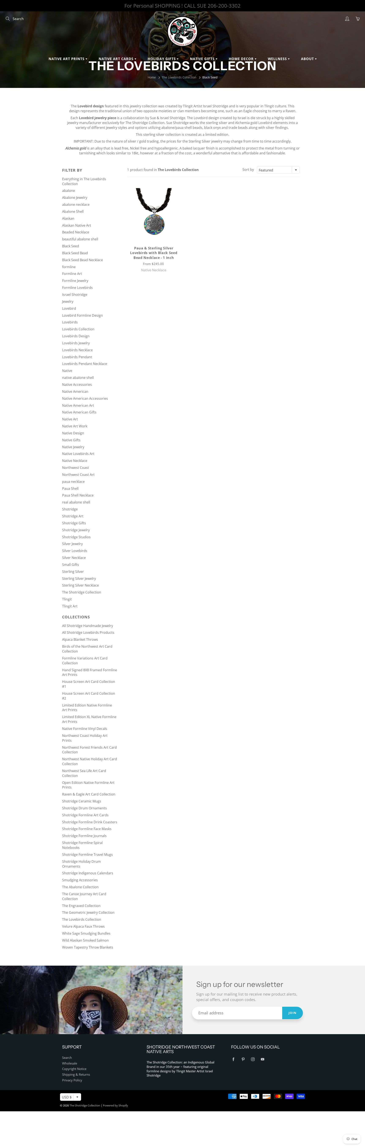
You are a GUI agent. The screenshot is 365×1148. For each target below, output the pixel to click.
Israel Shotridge (74, 294)
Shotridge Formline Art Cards (85, 815)
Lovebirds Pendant (77, 357)
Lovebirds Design (76, 336)
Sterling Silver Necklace (80, 585)
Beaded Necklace (75, 232)
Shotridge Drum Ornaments (84, 808)
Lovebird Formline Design (82, 315)
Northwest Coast (75, 467)
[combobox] (278, 170)
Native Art (70, 419)
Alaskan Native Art (76, 225)
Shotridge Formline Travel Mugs (87, 854)
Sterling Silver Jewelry (79, 578)
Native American (75, 391)
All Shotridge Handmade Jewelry (87, 625)
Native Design (73, 433)
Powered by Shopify (115, 1105)
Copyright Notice (74, 1069)
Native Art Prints (67, 59)
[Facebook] (233, 1059)
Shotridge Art (72, 516)
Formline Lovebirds (77, 287)
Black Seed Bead (75, 253)
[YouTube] (262, 1059)
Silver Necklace (74, 557)
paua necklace (73, 481)
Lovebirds (70, 322)
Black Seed (70, 246)
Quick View (153, 212)
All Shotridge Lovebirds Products (88, 632)
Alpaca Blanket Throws (80, 639)
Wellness (278, 59)
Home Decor (242, 59)
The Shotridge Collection (81, 592)
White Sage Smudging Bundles (86, 933)
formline (69, 267)
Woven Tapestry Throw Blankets (87, 947)
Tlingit (67, 599)
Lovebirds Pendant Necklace (84, 363)
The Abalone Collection (80, 887)
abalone (68, 190)
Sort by (248, 169)
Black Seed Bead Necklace (82, 260)
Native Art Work (74, 426)
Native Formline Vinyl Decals (84, 728)
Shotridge (70, 509)
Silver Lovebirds (74, 550)
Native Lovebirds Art (78, 453)
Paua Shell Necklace (78, 495)
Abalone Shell (73, 211)
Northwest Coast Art (78, 474)
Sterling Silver (73, 571)
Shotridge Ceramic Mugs (81, 801)
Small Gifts (70, 564)
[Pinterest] (243, 1059)
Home (152, 77)
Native (67, 370)
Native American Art (78, 405)
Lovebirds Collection (78, 329)
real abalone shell (76, 502)
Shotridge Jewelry (76, 530)
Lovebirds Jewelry (76, 343)
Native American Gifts (79, 412)
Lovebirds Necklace (77, 350)
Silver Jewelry (72, 543)
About (308, 59)
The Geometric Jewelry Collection (88, 912)
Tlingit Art (70, 606)
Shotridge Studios (76, 537)
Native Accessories (77, 384)
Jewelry (67, 301)
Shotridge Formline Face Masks (87, 828)
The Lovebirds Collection (179, 77)
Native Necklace (74, 460)
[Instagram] (252, 1059)
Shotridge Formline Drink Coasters (89, 822)
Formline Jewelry (75, 280)
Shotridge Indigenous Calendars (87, 873)
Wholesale (69, 1063)
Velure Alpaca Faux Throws (83, 926)
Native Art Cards (117, 59)
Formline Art (72, 273)
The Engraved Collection (81, 905)
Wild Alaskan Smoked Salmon (85, 940)
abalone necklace (76, 204)
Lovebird (69, 308)
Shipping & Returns (76, 1075)
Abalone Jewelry (74, 197)
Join (293, 1013)
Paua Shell (70, 488)
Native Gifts (203, 59)
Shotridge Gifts (74, 523)
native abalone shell (78, 377)
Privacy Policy (72, 1080)
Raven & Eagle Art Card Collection (88, 794)
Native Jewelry (73, 447)
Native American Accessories (85, 398)
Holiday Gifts (162, 59)
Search (67, 1058)
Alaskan (68, 218)
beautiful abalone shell (80, 239)
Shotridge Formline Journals (84, 835)
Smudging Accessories (80, 880)
